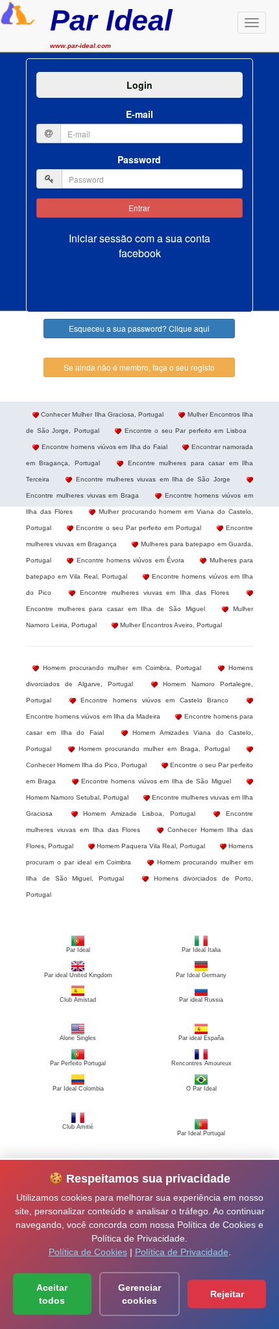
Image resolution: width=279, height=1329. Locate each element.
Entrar (139, 207)
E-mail (139, 114)
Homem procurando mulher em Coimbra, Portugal (120, 667)
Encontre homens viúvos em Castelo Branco (152, 700)
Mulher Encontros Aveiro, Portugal (170, 625)
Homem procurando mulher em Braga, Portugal (152, 748)
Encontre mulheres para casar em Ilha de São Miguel (115, 608)
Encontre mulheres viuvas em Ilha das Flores (152, 592)
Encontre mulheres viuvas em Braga (82, 495)
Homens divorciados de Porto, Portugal (139, 886)
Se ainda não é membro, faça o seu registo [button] (139, 367)
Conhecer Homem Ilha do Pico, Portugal (86, 765)
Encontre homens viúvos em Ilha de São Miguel (155, 781)
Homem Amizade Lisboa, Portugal (136, 813)
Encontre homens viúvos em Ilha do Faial (103, 446)
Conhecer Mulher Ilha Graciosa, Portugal (101, 414)
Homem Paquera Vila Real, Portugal (150, 845)
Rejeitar (227, 1294)
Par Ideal (111, 20)
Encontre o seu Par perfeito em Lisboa (184, 430)
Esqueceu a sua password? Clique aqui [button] (139, 328)
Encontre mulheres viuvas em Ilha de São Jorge (151, 479)
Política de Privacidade (181, 1252)
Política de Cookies (88, 1252)
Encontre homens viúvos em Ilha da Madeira (93, 716)
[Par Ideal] (18, 11)
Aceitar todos (51, 1294)
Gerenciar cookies (139, 1294)
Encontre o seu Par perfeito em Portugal (137, 527)
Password (139, 159)
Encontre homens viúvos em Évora (128, 560)
